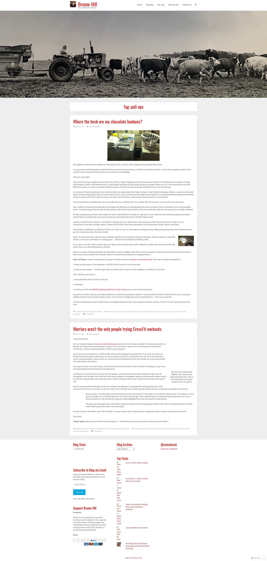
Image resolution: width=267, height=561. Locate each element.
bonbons (110, 312)
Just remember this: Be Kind (136, 528)
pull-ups (166, 312)
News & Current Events (106, 429)
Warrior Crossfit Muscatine (141, 259)
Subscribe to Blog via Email (89, 469)
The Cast (160, 4)
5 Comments (97, 431)
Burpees (117, 312)
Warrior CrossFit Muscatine (105, 344)
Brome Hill (87, 4)
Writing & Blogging (122, 429)
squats (172, 312)
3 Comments (89, 314)
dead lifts (123, 312)
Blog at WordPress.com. (133, 558)
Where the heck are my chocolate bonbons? (107, 121)
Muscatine (93, 312)
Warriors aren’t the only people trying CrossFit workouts (117, 329)
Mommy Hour (139, 312)
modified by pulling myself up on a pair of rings (108, 289)
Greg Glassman (139, 429)
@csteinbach (169, 444)
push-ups (165, 429)
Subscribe (79, 492)
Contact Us (186, 4)
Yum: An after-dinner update (137, 463)
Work (100, 312)
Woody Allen (84, 431)
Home (139, 4)
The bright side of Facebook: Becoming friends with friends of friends (137, 546)
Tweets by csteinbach (169, 449)
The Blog (149, 4)
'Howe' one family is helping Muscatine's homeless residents (136, 507)
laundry (130, 312)
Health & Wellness (82, 312)
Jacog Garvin (150, 429)
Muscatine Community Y (153, 312)
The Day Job (173, 4)
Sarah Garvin (174, 429)
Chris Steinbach (94, 127)
